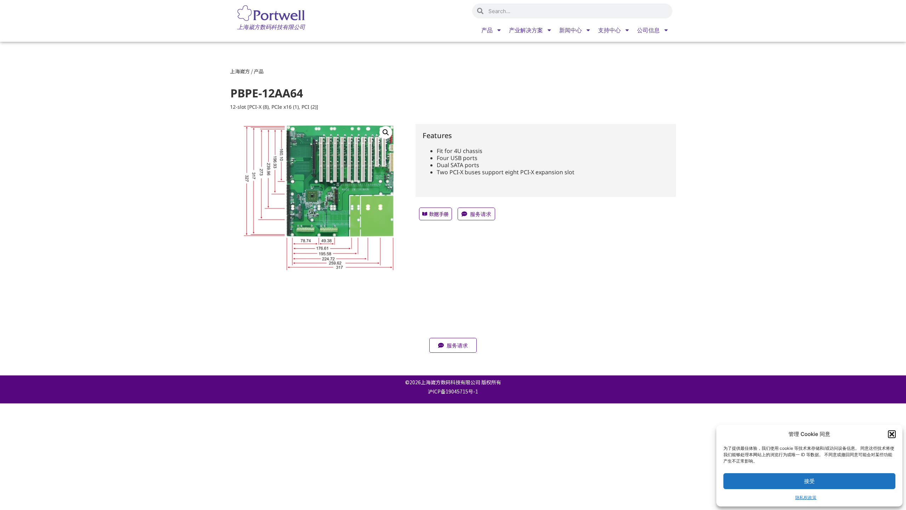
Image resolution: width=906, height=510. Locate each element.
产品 (487, 30)
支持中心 (609, 30)
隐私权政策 (805, 497)
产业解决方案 (526, 30)
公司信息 (648, 30)
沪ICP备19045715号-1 (453, 391)
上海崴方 (240, 71)
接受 (809, 481)
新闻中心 (570, 30)
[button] (891, 434)
